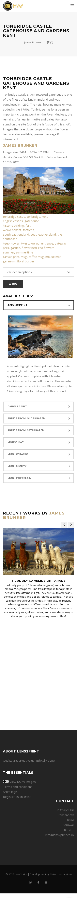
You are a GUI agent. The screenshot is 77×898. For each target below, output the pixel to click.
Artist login (10, 792)
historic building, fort (17, 225)
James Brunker (33, 42)
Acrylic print (17, 305)
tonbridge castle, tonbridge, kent (25, 216)
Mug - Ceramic (18, 454)
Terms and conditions (17, 787)
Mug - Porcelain (19, 478)
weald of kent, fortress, (19, 230)
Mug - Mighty (17, 466)
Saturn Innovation (61, 874)
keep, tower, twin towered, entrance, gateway (35, 243)
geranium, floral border (18, 261)
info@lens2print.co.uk (59, 835)
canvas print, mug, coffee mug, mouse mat (32, 257)
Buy (14, 284)
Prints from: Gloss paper (26, 418)
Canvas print (17, 406)
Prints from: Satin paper (26, 430)
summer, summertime (18, 252)
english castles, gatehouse (21, 221)
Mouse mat (16, 442)
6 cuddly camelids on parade (38, 580)
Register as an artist (17, 797)
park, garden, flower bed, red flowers (28, 248)
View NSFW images (23, 782)
